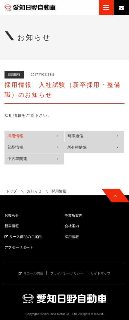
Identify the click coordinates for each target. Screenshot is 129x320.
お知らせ (34, 191)
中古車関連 (17, 158)
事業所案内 (73, 215)
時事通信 (75, 136)
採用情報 (15, 136)
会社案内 (71, 226)
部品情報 (15, 147)
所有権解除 (77, 147)
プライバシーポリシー (66, 273)
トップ (11, 191)
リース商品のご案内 (25, 237)
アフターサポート (18, 247)
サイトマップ (100, 273)
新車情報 (11, 226)
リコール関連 (33, 273)
